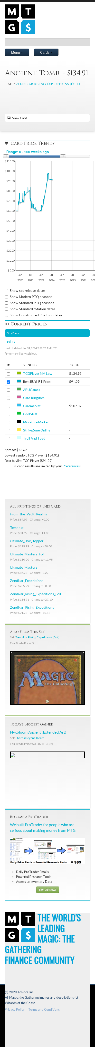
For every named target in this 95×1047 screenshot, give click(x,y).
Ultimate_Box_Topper (27, 541)
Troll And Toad (34, 438)
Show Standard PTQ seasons (32, 303)
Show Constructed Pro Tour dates (36, 315)
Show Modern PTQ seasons (31, 297)
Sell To (11, 341)
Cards (45, 52)
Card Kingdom (34, 398)
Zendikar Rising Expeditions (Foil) (48, 84)
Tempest (17, 527)
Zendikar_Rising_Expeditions (32, 607)
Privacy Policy (15, 1009)
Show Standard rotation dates (33, 309)
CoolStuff (30, 414)
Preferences (71, 466)
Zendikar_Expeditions (26, 580)
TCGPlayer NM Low (37, 374)
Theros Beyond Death (29, 738)
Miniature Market (36, 422)
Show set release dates (28, 290)
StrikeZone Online (36, 430)
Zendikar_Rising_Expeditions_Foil (35, 594)
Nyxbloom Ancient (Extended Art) (38, 732)
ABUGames (31, 390)
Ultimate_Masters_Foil (27, 554)
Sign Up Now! (47, 889)
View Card (19, 118)
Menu (16, 52)
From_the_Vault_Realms (28, 514)
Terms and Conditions (44, 1009)
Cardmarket (32, 406)
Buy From (13, 333)
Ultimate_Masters (24, 567)
